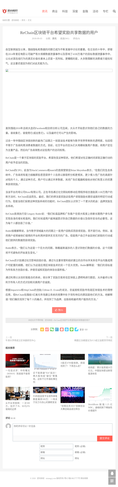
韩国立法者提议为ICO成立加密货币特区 (93, 340)
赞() (60, 310)
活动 (95, 11)
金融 (85, 11)
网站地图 (84, 478)
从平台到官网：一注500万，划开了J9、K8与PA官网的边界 (18, 406)
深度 (75, 11)
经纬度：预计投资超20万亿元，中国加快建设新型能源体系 (100, 370)
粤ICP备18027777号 (72, 478)
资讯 (44, 11)
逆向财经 (11, 10)
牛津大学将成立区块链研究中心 (21, 340)
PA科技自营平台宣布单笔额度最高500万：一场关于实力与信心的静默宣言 (45, 399)
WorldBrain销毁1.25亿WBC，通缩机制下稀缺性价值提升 (100, 407)
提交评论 (105, 438)
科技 (65, 11)
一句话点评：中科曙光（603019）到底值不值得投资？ (18, 373)
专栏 (105, 11)
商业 (55, 11)
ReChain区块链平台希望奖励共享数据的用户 (59, 32)
